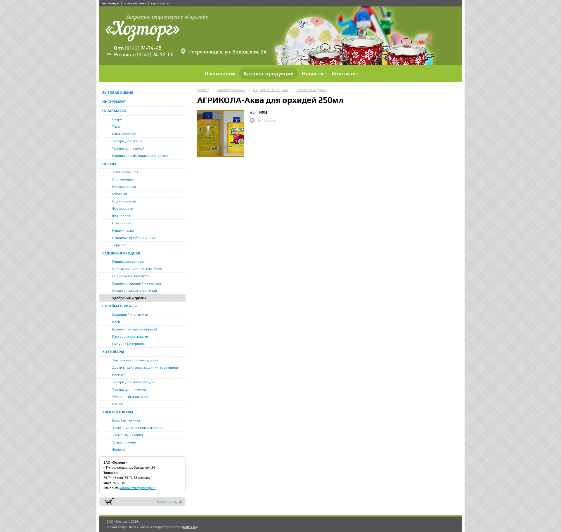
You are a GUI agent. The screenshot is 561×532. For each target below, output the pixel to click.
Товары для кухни (127, 141)
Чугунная (119, 194)
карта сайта (160, 3)
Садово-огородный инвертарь (137, 283)
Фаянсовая (121, 216)
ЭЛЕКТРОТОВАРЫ (117, 412)
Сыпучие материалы (128, 344)
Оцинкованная (124, 201)
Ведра (117, 119)
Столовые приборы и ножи (134, 238)
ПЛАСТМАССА (114, 111)
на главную (110, 3)
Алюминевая (123, 179)
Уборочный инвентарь (130, 397)
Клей (116, 322)
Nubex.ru (189, 527)
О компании (220, 73)
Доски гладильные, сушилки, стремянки (145, 367)
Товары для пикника (129, 389)
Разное (118, 404)
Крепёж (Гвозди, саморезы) (134, 329)
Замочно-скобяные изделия (135, 360)
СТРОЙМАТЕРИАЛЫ (119, 306)
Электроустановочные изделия (138, 428)
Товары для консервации (133, 382)
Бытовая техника (126, 420)
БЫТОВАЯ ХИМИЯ (117, 93)
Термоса (119, 245)
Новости (312, 73)
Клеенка (118, 375)
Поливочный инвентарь (131, 276)
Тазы (116, 126)
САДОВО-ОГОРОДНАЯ (121, 253)
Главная (203, 90)
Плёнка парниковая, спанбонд (137, 269)
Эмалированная (125, 172)
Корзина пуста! (169, 502)
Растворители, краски (130, 337)
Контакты (344, 73)
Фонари (118, 450)
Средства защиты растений (134, 291)
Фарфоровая (122, 209)
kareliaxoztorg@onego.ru (137, 488)
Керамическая (124, 230)
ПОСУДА (109, 164)
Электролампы (124, 442)
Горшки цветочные (127, 261)
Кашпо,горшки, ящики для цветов (140, 156)
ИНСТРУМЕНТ (114, 102)
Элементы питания (127, 435)
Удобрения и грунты (129, 298)
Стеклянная (121, 223)
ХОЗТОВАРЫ (113, 352)
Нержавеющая (124, 187)
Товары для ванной (128, 148)
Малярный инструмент (131, 315)
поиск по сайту (135, 3)
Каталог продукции (268, 73)
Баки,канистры (124, 134)
